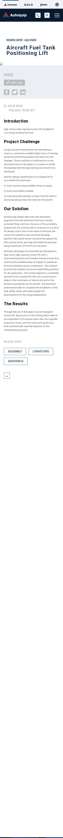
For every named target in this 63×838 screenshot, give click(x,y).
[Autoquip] (10, 4)
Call (37, 14)
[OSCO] (28, 4)
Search (47, 14)
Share (8, 75)
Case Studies (30, 40)
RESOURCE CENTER (14, 40)
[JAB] (57, 4)
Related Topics (13, 342)
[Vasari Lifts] (44, 4)
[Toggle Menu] (57, 15)
